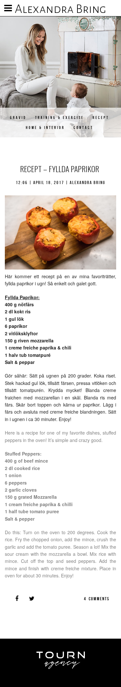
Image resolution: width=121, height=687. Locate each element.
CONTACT (83, 127)
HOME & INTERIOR (45, 127)
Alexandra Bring (60, 9)
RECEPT (101, 117)
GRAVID (18, 117)
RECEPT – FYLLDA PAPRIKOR (59, 168)
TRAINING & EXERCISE (59, 117)
